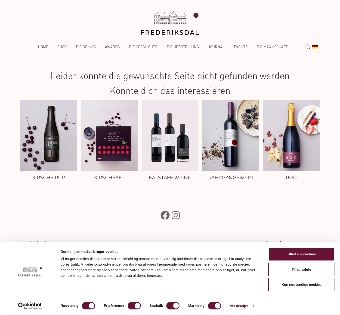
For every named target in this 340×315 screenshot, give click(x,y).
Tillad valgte (301, 269)
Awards (112, 47)
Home (43, 47)
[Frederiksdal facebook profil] (165, 215)
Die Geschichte (143, 47)
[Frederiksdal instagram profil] (176, 215)
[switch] (134, 305)
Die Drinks (86, 47)
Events (240, 47)
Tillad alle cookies (301, 254)
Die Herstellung (183, 47)
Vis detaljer (239, 306)
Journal (216, 47)
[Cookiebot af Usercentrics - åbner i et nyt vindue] (30, 305)
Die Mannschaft (272, 47)
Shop (62, 47)
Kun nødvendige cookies (301, 284)
